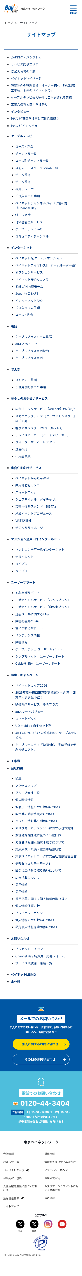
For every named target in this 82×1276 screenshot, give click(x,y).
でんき (15, 369)
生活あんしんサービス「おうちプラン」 (42, 600)
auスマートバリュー (29, 711)
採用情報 (21, 884)
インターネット (21, 248)
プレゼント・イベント (30, 949)
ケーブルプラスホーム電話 (33, 337)
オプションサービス (29, 272)
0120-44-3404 (45, 1103)
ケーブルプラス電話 (29, 358)
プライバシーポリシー (30, 913)
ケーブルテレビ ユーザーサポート (38, 649)
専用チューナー (26, 189)
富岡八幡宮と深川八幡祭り (29, 104)
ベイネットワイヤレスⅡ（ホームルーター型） (46, 265)
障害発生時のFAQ (27, 621)
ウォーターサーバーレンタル (35, 442)
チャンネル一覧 (26, 154)
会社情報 (8, 1153)
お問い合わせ (20, 938)
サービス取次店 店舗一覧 (33, 963)
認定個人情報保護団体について (36, 927)
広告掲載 (49, 1198)
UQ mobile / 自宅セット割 (33, 725)
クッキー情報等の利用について (36, 821)
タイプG (21, 564)
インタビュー (20, 111)
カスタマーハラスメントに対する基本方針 (44, 828)
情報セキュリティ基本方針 (33, 863)
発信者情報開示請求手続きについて (39, 842)
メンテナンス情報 (27, 635)
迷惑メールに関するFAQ (32, 614)
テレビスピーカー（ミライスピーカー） (42, 435)
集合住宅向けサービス (26, 468)
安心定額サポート (27, 593)
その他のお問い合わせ (40, 1059)
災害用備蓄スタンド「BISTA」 (36, 506)
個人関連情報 (24, 800)
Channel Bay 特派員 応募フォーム (40, 956)
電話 (14, 326)
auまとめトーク (26, 344)
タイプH (21, 571)
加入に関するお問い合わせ (40, 1044)
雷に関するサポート (29, 628)
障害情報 (21, 642)
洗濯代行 (21, 449)
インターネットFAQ (29, 301)
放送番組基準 (11, 1198)
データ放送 (23, 175)
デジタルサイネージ (29, 528)
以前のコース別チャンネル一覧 (36, 168)
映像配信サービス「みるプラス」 (38, 704)
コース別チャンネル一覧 (32, 160)
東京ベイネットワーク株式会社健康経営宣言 (46, 856)
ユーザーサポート (23, 582)
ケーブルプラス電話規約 (32, 351)
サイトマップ (11, 1206)
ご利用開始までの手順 (30, 387)
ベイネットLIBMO (23, 974)
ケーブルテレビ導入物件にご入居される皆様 (41, 97)
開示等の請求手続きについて (35, 814)
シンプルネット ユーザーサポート (39, 656)
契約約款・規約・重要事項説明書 (38, 849)
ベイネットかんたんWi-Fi (32, 478)
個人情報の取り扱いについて (35, 920)
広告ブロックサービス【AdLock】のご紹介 (45, 409)
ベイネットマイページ (26, 78)
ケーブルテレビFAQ (28, 229)
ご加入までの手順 (23, 71)
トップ (8, 23)
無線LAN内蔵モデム (29, 286)
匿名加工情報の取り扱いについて (38, 870)
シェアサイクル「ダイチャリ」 (36, 499)
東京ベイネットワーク (24, 8)
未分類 (15, 982)
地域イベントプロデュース (33, 513)
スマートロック (26, 492)
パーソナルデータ (13, 1170)
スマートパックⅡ (26, 718)
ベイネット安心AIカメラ (32, 279)
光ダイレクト (24, 557)
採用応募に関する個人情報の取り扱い (41, 899)
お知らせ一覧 (11, 1161)
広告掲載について (27, 877)
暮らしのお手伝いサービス (29, 398)
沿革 (18, 778)
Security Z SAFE (26, 293)
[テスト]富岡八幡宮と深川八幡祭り (35, 118)
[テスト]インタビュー (26, 126)
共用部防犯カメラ (27, 485)
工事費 (15, 761)
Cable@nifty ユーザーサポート (37, 663)
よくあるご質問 (26, 380)
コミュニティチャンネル (32, 236)
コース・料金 (24, 146)
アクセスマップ (26, 786)
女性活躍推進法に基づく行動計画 (38, 835)
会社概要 (17, 768)
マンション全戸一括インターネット (35, 539)
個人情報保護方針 (27, 906)
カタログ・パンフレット (28, 57)
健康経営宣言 (52, 1178)
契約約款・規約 (12, 1178)
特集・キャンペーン (24, 675)
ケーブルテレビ (21, 136)
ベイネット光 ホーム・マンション (38, 258)
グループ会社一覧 (27, 793)
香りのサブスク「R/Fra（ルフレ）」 (39, 428)
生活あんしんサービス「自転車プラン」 (42, 607)
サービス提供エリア (24, 64)
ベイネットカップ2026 (31, 685)
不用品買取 (23, 456)
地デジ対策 (23, 215)
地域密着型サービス (29, 222)
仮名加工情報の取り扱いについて (38, 807)
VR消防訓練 (23, 520)
